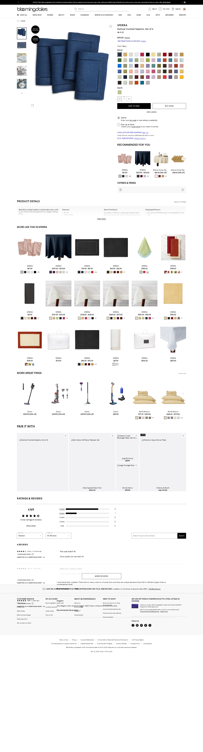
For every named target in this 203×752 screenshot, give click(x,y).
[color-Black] (35, 272)
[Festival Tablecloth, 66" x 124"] (87, 293)
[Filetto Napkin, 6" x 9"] (116, 339)
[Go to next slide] (181, 2)
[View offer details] (151, 189)
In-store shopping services (112, 609)
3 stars (62, 517)
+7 (181, 318)
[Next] (183, 159)
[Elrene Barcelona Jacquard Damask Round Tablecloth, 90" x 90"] (160, 158)
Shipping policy (22, 619)
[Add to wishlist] (110, 26)
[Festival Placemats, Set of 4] (87, 247)
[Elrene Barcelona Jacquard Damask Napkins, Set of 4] (178, 158)
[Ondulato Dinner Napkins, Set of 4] (144, 247)
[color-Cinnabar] (141, 176)
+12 (67, 272)
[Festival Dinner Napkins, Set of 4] (124, 158)
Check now (164, 611)
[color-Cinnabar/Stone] (165, 272)
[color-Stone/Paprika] (169, 272)
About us (77, 603)
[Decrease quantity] (119, 99)
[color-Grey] (179, 318)
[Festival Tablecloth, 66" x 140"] (116, 293)
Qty (124, 96)
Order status (50, 611)
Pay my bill (49, 615)
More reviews (101, 576)
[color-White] (32, 272)
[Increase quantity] (129, 99)
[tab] (22, 33)
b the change (78, 607)
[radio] (119, 176)
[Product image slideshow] (71, 66)
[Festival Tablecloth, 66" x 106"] (58, 293)
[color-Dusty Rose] (143, 418)
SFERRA (122, 25)
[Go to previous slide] (18, 2)
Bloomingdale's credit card (55, 603)
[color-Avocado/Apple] (175, 272)
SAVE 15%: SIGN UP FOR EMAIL (57, 589)
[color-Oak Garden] (150, 418)
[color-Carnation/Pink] (179, 272)
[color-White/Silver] (117, 364)
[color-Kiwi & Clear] (141, 272)
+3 (165, 176)
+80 (130, 176)
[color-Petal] (120, 176)
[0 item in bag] (184, 9)
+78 (38, 272)
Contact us (20, 607)
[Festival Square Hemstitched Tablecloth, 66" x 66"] (173, 293)
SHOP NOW (166, 2)
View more (101, 219)
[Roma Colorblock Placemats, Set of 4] (30, 339)
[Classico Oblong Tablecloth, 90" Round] (173, 339)
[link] (124, 173)
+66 (95, 272)
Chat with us (21, 603)
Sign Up (145, 132)
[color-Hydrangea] (168, 418)
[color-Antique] (156, 176)
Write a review (31, 525)
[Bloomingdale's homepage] (18, 21)
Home (23, 21)
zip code (133, 120)
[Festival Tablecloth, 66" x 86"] (144, 293)
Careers (77, 611)
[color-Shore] (178, 418)
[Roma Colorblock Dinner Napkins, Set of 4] (173, 247)
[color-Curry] (121, 272)
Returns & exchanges (24, 615)
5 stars (62, 509)
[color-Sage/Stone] (172, 272)
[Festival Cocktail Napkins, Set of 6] (30, 293)
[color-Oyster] (126, 176)
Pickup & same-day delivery (112, 613)
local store (135, 126)
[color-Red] (92, 272)
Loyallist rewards (51, 607)
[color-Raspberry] (64, 318)
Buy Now (169, 106)
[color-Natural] (60, 272)
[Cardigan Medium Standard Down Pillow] (144, 339)
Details (127, 38)
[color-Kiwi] (57, 318)
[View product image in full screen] (32, 105)
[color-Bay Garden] (140, 418)
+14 (148, 176)
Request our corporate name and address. (122, 647)
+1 (181, 272)
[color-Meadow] (146, 418)
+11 (124, 272)
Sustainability (78, 615)
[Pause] (184, 2)
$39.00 (120, 37)
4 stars (62, 513)
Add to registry (152, 112)
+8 (95, 318)
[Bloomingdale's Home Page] (32, 9)
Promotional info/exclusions (149, 611)
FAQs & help (21, 611)
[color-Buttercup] (137, 418)
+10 (95, 364)
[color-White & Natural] (147, 272)
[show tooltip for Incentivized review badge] (32, 554)
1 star (62, 526)
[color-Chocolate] (114, 272)
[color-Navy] (123, 176)
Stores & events (108, 617)
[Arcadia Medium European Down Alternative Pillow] (58, 339)
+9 (153, 418)
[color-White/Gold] (114, 364)
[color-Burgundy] (159, 176)
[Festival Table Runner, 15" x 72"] (116, 247)
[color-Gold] (163, 176)
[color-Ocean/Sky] (33, 364)
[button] (65, 66)
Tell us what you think (24, 623)
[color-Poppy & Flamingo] (144, 272)
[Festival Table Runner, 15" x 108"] (87, 339)
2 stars (62, 522)
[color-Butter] (111, 272)
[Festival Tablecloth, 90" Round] (142, 158)
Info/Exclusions (140, 138)
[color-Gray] (145, 176)
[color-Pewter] (175, 418)
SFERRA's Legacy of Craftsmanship (77, 219)
